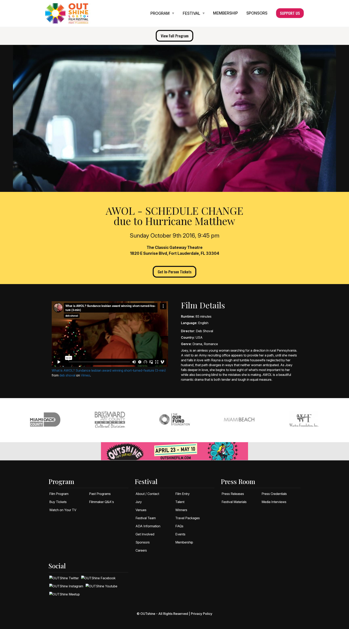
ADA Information (148, 526)
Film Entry (182, 494)
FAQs (179, 526)
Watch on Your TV (62, 510)
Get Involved (145, 534)
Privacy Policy (201, 614)
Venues (141, 510)
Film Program (58, 494)
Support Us (290, 13)
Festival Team (146, 518)
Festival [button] (192, 13)
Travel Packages (187, 518)
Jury (139, 502)
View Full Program (174, 36)
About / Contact (147, 494)
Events (180, 534)
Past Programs (100, 494)
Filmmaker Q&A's (101, 502)
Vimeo (85, 375)
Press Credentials (274, 494)
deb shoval (67, 375)
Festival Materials (234, 502)
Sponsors (256, 13)
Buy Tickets (58, 502)
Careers (141, 550)
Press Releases (233, 494)
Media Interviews (274, 502)
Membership (225, 13)
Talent (179, 502)
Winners (181, 510)
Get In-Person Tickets (174, 272)
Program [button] (160, 13)
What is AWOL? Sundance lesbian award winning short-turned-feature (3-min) (109, 370)
